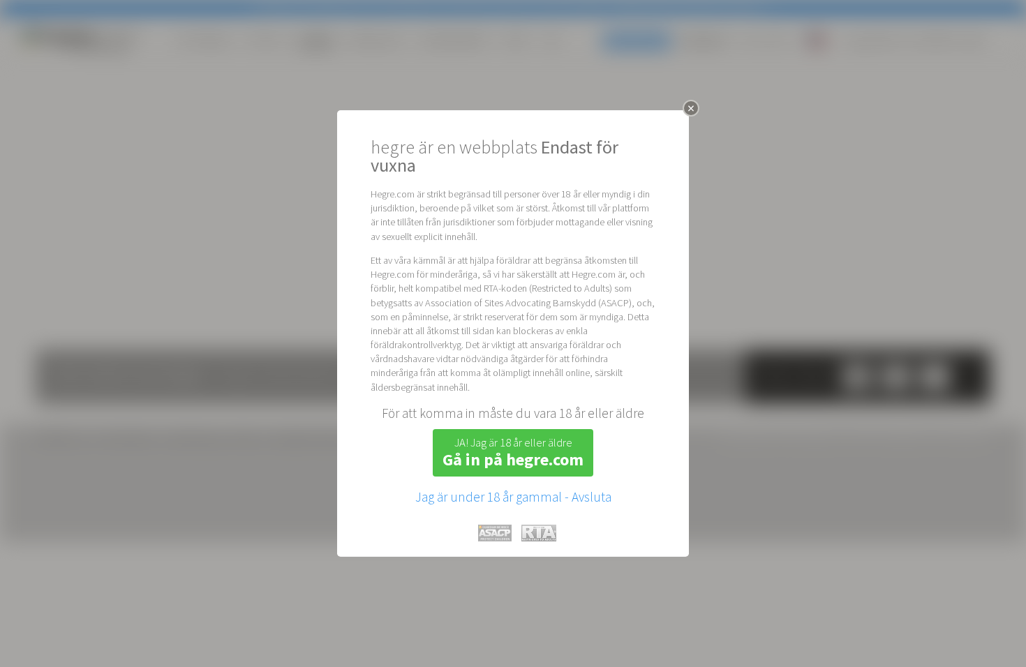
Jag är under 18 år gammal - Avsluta (513, 496)
